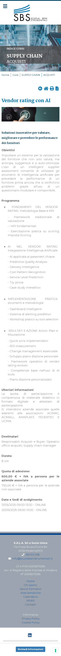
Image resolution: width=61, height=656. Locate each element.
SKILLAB (30, 13)
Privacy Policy (30, 618)
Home (5, 74)
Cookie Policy (30, 622)
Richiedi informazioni (30, 649)
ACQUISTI (49, 74)
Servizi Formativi (30, 589)
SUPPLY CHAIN (31, 74)
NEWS (30, 600)
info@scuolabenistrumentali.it (32, 558)
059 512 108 (32, 554)
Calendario (30, 596)
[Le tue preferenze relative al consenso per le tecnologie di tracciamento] (55, 651)
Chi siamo (30, 585)
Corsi (15, 74)
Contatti (30, 604)
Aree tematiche (30, 592)
